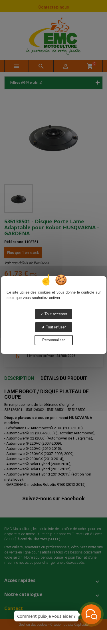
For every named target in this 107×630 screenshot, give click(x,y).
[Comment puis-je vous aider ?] (91, 614)
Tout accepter (55, 314)
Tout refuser (55, 327)
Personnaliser (53, 340)
